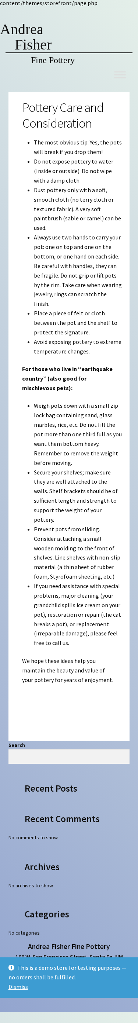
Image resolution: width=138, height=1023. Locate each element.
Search (16, 745)
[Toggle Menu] (120, 74)
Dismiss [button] (18, 986)
